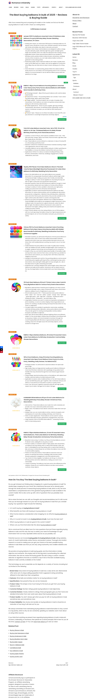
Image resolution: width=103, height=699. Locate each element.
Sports (75, 80)
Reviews (16, 7)
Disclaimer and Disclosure (81, 18)
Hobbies (75, 83)
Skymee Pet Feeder (79, 35)
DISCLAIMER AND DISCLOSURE (73, 7)
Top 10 (38, 7)
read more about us (40, 622)
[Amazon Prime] (64, 117)
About (74, 23)
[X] (1, 349)
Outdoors (76, 86)
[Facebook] (1, 347)
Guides (33, 7)
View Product (62, 77)
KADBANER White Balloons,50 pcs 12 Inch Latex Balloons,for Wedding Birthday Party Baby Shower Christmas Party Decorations (44, 400)
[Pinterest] (1, 352)
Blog (22, 7)
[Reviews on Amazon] (16, 49)
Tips (74, 77)
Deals (27, 7)
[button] (49, 7)
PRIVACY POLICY (78, 95)
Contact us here (20, 622)
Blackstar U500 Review (80, 38)
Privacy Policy (77, 21)
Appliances (76, 75)
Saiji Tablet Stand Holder (80, 44)
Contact (75, 26)
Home (10, 7)
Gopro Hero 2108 (78, 41)
